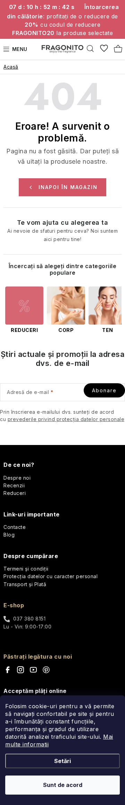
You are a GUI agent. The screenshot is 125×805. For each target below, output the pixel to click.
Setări (62, 760)
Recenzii (14, 485)
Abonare (104, 390)
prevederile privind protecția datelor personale (66, 419)
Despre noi (17, 478)
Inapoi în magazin (68, 187)
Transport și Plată (24, 584)
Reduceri (14, 493)
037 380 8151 (29, 619)
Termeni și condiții (26, 569)
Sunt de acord (62, 784)
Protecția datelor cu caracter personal (50, 576)
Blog (9, 535)
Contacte (14, 527)
